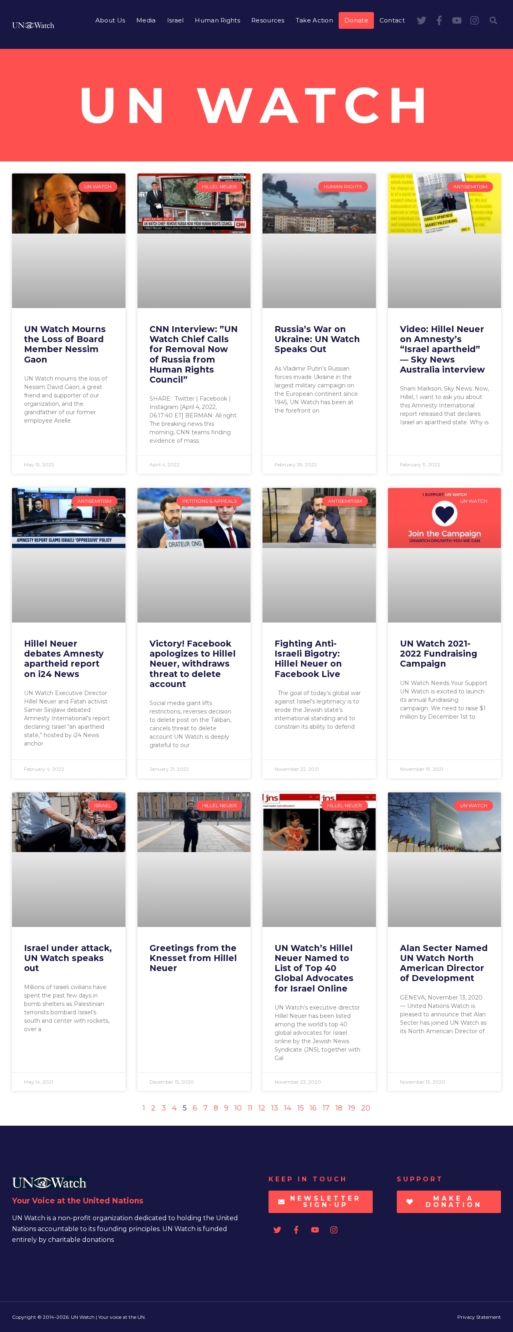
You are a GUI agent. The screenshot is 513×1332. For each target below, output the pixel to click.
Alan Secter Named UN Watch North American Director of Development (444, 963)
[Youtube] (457, 20)
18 (338, 1108)
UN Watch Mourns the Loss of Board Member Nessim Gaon (65, 344)
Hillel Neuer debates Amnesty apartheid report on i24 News (64, 659)
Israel (175, 20)
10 (238, 1108)
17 (326, 1108)
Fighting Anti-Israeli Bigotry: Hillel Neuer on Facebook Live (308, 659)
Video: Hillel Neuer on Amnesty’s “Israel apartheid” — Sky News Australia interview (442, 349)
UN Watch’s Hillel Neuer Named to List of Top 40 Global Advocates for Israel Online (314, 968)
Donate (356, 20)
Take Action (314, 20)
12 (262, 1108)
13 (274, 1108)
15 (300, 1108)
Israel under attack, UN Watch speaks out (68, 958)
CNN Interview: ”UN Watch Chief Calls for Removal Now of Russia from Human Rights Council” (193, 354)
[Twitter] (421, 20)
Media (146, 20)
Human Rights (217, 20)
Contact (392, 20)
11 (250, 1108)
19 (351, 1108)
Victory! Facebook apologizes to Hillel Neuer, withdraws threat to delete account (192, 664)
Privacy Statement (479, 1317)
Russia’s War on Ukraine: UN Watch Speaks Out (317, 339)
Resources (268, 20)
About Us (110, 20)
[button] (493, 20)
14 (287, 1108)
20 (365, 1108)
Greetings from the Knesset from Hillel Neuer (193, 958)
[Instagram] (474, 20)
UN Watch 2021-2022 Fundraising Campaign (438, 654)
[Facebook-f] (439, 20)
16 (313, 1108)
